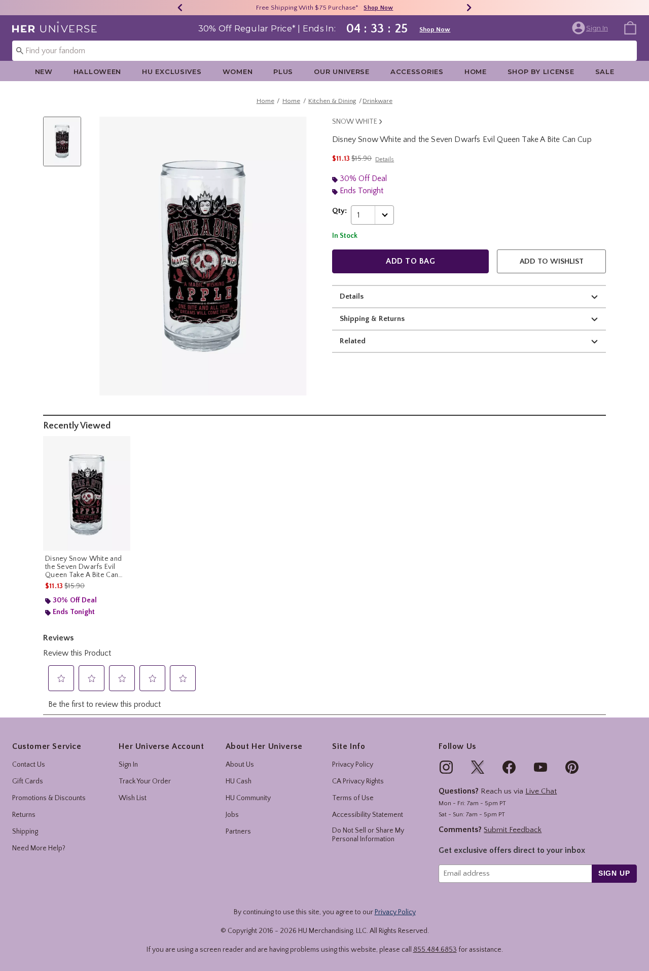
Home (475, 71)
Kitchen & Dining (332, 100)
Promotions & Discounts (49, 798)
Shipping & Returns (372, 318)
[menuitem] (630, 27)
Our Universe (342, 71)
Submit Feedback (513, 829)
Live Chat (541, 791)
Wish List (133, 798)
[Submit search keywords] (19, 50)
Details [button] (384, 159)
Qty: (339, 210)
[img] (446, 767)
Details (352, 296)
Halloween (97, 71)
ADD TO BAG (410, 261)
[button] (591, 27)
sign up (614, 873)
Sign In (128, 765)
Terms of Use (353, 798)
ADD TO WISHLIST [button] (552, 261)
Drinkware (377, 100)
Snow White (354, 122)
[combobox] (324, 51)
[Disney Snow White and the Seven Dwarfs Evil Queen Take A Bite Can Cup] (86, 493)
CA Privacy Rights (358, 781)
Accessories (417, 71)
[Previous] (180, 8)
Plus (283, 71)
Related (353, 341)
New (44, 71)
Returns (23, 815)
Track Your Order (145, 781)
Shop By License (541, 71)
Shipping (25, 832)
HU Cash (238, 781)
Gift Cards (27, 781)
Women (238, 71)
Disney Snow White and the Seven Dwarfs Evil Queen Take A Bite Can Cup (83, 567)
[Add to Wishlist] (120, 446)
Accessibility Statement (367, 815)
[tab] (66, 147)
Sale (605, 71)
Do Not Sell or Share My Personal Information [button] (368, 834)
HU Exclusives (171, 71)
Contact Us (28, 765)
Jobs (232, 815)
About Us (240, 765)
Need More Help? (38, 848)
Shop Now (357, 8)
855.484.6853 (435, 950)
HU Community (248, 798)
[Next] (469, 8)
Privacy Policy (352, 765)
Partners (238, 832)
